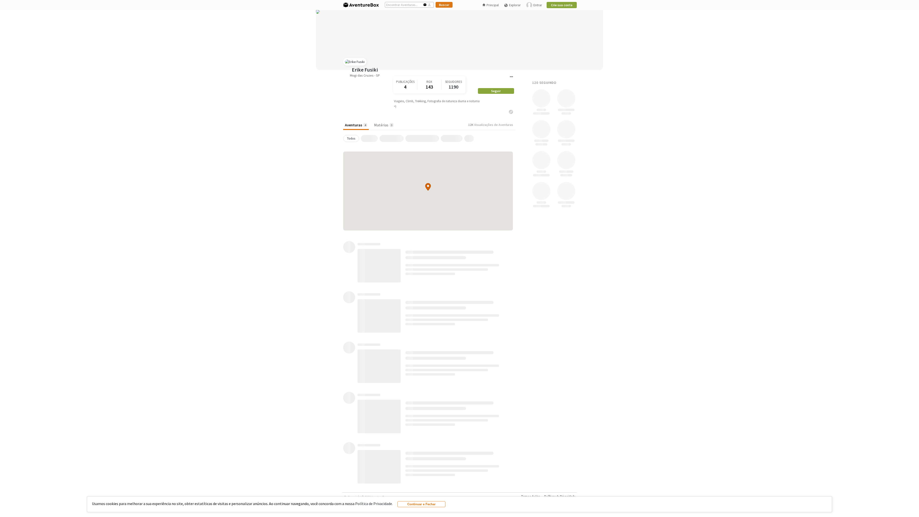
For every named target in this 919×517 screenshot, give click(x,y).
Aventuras (355, 125)
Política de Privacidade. (374, 503)
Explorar (515, 5)
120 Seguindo (544, 82)
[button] (428, 187)
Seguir (496, 91)
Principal (493, 5)
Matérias (383, 125)
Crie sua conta (561, 5)
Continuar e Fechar (421, 504)
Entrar (537, 5)
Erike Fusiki (365, 69)
